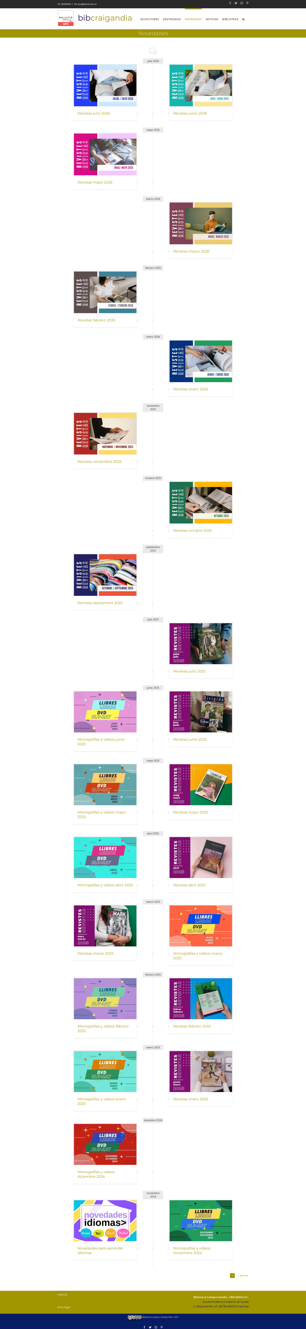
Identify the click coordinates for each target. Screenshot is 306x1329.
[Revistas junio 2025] (201, 711)
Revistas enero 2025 (190, 1099)
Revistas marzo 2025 (95, 953)
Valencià (62, 1294)
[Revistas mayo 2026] (105, 154)
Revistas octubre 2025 (192, 530)
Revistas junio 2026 (190, 113)
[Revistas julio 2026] (105, 85)
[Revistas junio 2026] (201, 85)
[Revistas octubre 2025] (201, 502)
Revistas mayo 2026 (94, 182)
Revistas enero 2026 (190, 389)
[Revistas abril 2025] (201, 857)
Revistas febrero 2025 (192, 1026)
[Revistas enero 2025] (201, 1071)
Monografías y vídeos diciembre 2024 (96, 1174)
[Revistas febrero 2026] (105, 292)
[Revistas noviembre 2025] (105, 433)
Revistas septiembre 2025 (100, 603)
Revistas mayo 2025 (190, 812)
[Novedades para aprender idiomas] (105, 1220)
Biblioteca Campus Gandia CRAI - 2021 (160, 1317)
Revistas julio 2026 (93, 113)
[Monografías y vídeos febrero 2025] (105, 998)
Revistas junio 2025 (190, 739)
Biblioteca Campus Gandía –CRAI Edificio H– (221, 1297)
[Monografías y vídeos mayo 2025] (105, 784)
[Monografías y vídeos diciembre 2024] (105, 1144)
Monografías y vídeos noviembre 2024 (191, 1250)
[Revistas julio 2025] (201, 643)
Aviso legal (63, 1307)
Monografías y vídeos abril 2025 (105, 885)
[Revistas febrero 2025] (201, 998)
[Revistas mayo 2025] (201, 784)
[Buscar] (243, 18)
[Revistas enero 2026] (201, 361)
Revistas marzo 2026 (191, 251)
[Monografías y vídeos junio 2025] (105, 711)
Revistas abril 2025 (189, 885)
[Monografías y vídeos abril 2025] (105, 857)
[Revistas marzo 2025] (105, 925)
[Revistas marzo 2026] (201, 223)
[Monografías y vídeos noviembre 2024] (201, 1220)
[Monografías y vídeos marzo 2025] (201, 925)
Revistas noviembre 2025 (99, 461)
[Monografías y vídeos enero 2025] (105, 1071)
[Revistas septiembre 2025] (105, 575)
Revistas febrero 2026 (96, 320)
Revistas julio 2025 (189, 671)
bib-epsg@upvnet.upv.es (85, 4)
